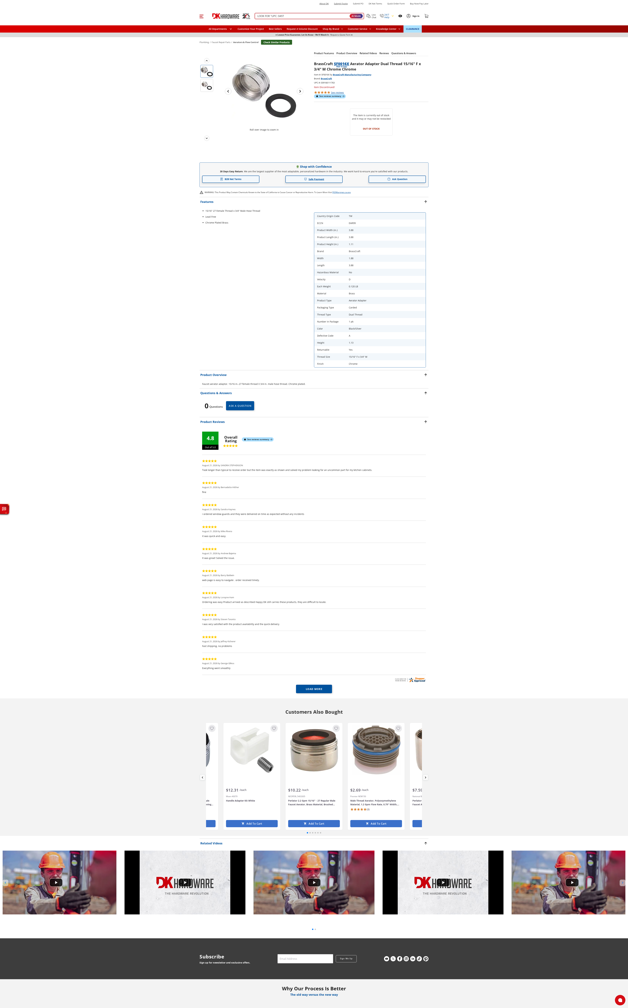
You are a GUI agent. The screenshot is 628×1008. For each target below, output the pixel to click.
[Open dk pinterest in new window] (425, 958)
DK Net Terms (375, 3)
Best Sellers (275, 28)
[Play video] (55, 882)
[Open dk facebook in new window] (399, 958)
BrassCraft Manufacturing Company (352, 74)
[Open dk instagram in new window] (406, 958)
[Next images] (206, 138)
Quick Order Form (396, 3)
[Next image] (300, 91)
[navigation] (359, 29)
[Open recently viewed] (400, 16)
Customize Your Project (251, 28)
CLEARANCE (412, 28)
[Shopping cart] (426, 16)
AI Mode (356, 16)
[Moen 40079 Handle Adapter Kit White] (251, 750)
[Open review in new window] (410, 680)
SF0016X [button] (341, 63)
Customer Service (357, 29)
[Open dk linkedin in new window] (412, 958)
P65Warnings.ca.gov (341, 192)
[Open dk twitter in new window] (393, 958)
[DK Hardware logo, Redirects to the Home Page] (228, 16)
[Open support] (620, 1000)
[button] (201, 16)
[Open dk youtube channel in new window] (386, 958)
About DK (324, 3)
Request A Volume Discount (302, 28)
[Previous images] (206, 60)
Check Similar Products (276, 42)
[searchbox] (309, 16)
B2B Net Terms (233, 179)
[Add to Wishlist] (212, 728)
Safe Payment (316, 179)
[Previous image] (228, 91)
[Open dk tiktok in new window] (419, 958)
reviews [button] (337, 92)
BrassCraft (326, 78)
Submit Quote (341, 3)
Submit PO (358, 3)
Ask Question (399, 179)
